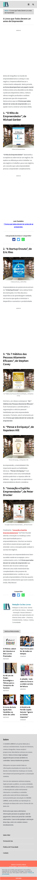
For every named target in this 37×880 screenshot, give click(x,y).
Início (6, 11)
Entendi (18, 878)
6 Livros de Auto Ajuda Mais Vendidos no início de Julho (9, 711)
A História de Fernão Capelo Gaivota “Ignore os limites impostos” (26, 712)
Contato (5, 853)
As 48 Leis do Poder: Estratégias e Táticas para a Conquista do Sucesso (8, 681)
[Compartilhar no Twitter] (18, 239)
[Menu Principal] (28, 4)
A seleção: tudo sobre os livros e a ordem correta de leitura (26, 683)
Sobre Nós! (6, 835)
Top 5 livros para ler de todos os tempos (26, 651)
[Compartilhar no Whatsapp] (23, 239)
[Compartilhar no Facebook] (13, 239)
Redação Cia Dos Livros (21, 604)
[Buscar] (33, 4)
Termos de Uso (8, 841)
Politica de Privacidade (10, 847)
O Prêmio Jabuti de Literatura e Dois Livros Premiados (9, 652)
